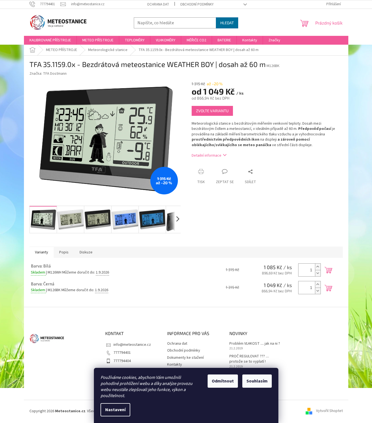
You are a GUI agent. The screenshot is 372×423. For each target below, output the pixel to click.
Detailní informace (206, 155)
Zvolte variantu (212, 110)
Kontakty (174, 364)
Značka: (48, 73)
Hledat (227, 22)
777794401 (122, 352)
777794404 (122, 361)
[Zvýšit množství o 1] (318, 267)
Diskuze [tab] (86, 252)
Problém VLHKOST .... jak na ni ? (254, 343)
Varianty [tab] (41, 252)
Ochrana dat (158, 4)
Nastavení (115, 410)
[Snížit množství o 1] (318, 273)
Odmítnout (223, 381)
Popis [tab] (64, 252)
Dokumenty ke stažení (185, 357)
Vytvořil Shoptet (329, 411)
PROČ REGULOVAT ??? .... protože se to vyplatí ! (249, 359)
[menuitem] (50, 40)
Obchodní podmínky (197, 4)
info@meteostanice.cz (132, 344)
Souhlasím (257, 381)
